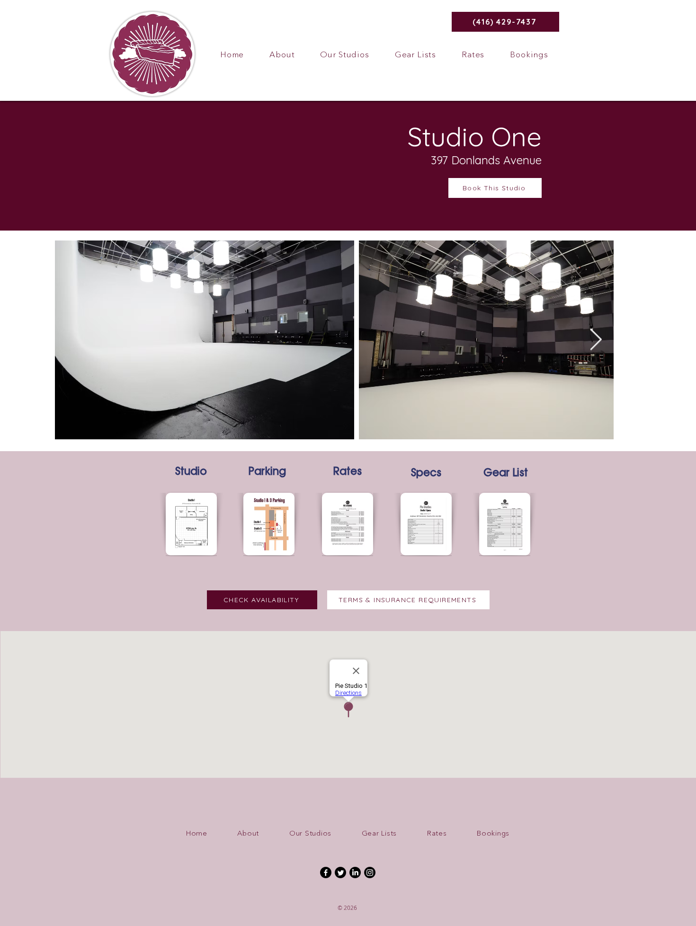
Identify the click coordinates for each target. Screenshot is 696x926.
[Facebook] (325, 872)
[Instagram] (369, 872)
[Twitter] (340, 872)
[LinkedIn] (355, 872)
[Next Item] (596, 340)
